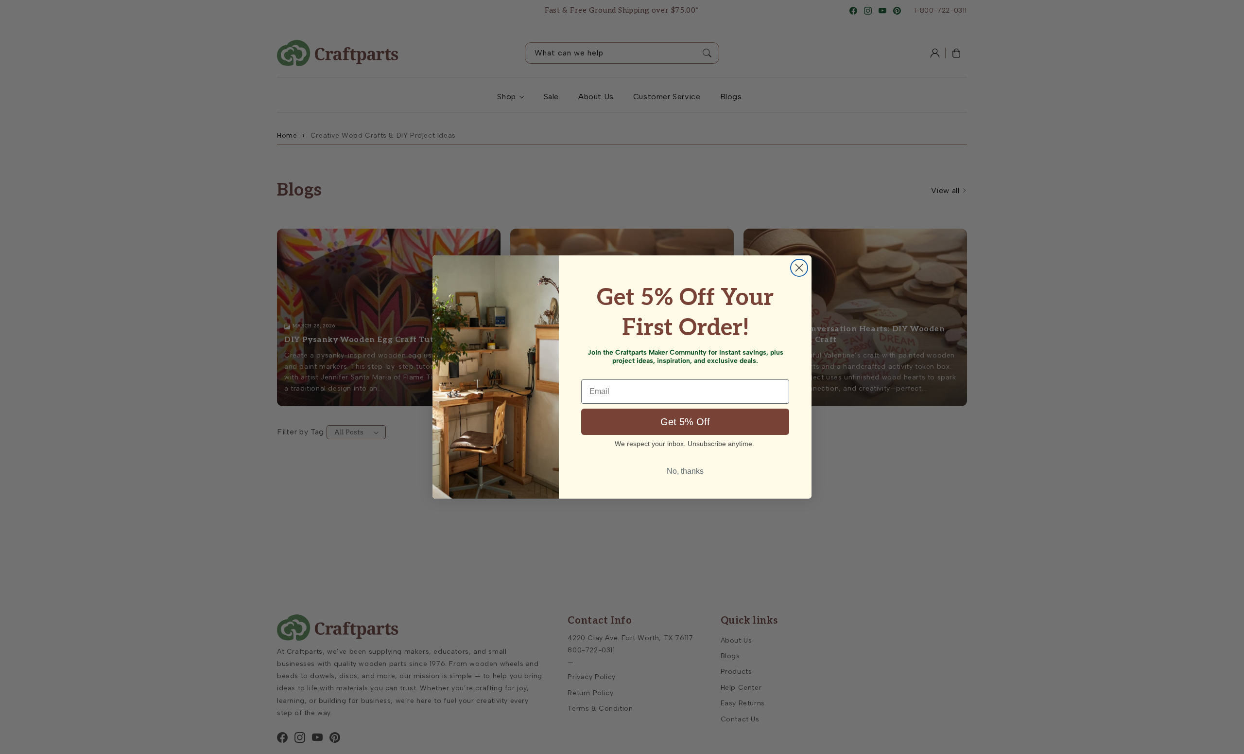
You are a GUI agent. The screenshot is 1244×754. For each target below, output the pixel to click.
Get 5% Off (685, 421)
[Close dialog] (799, 267)
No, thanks (685, 471)
